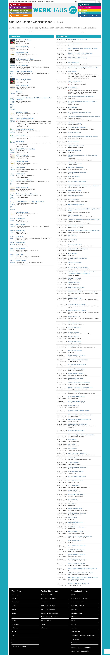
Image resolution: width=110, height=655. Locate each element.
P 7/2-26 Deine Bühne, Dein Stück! (77, 424)
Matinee (14, 620)
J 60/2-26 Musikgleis (73, 62)
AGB (25, 1)
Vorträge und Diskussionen (19, 646)
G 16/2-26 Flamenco (73, 462)
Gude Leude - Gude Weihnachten (27, 194)
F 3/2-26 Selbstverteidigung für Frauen (78, 410)
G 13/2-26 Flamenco (73, 332)
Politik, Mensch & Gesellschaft (49, 617)
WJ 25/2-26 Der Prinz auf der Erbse (77, 39)
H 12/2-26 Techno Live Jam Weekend (78, 267)
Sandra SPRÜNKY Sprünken (25, 149)
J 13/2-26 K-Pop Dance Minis (75, 540)
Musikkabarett (15, 624)
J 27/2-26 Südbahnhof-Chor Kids (77, 476)
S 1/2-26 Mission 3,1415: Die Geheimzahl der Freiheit (82, 292)
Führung (14, 605)
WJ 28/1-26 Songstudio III (75, 81)
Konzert (14, 613)
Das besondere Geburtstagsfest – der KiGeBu (83, 635)
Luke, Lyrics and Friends (24, 71)
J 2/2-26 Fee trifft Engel (74, 392)
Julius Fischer (20, 248)
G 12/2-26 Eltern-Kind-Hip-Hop (76, 550)
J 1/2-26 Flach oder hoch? (75, 244)
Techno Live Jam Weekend (24, 59)
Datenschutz (31, 1)
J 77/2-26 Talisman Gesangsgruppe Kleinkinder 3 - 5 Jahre (83, 67)
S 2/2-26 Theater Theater (75, 298)
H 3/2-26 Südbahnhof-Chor (75, 481)
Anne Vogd (19, 236)
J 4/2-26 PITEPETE (72, 490)
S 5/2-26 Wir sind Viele (74, 316)
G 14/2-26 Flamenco (73, 458)
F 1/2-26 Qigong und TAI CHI (75, 531)
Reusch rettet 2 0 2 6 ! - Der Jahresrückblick (30, 201)
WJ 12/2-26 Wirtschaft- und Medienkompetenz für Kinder (83, 186)
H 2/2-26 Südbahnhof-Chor (75, 195)
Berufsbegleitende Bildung (48, 598)
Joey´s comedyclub (22, 46)
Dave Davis (19, 254)
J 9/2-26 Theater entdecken (75, 508)
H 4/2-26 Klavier (72, 107)
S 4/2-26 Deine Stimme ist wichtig (77, 310)
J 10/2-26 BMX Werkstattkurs (76, 471)
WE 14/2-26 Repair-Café (74, 150)
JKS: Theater (74, 624)
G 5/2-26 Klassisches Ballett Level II (77, 172)
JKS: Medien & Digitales (77, 605)
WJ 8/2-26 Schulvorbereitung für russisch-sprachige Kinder (84, 219)
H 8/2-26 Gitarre (72, 253)
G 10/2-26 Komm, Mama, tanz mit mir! (78, 583)
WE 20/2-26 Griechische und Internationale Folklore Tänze (83, 230)
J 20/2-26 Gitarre (72, 235)
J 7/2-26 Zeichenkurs (73, 141)
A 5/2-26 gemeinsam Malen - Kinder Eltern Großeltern (82, 48)
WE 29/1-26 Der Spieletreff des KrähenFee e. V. (80, 53)
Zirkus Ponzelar (75, 643)
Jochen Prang (20, 230)
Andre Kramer (20, 218)
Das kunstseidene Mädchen (25, 118)
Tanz (13, 643)
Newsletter (14, 1)
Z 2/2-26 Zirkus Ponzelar (74, 327)
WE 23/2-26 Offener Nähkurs (76, 167)
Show (13, 635)
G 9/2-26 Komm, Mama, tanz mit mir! (78, 359)
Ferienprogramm (75, 631)
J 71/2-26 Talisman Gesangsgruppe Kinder (79, 112)
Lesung (13, 617)
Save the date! (20, 135)
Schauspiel (14, 631)
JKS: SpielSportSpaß (76, 613)
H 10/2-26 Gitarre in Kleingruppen (77, 258)
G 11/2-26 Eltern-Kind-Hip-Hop (76, 369)
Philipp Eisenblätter (22, 65)
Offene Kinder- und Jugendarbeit (80, 651)
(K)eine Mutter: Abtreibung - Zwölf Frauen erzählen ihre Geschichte (33, 98)
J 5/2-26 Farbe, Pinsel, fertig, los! (76, 355)
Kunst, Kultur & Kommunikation (49, 613)
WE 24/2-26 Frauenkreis (74, 346)
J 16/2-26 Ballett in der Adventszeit (77, 559)
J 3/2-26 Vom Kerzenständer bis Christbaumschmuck (82, 568)
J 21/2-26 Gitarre (72, 499)
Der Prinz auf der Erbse (23, 40)
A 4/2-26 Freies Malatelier (75, 350)
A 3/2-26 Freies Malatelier (75, 44)
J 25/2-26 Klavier (72, 444)
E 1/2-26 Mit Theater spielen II (76, 226)
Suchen (83, 32)
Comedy (14, 598)
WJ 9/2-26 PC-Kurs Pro (74, 282)
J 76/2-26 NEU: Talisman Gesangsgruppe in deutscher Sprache (82, 102)
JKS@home (74, 628)
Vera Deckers (20, 174)
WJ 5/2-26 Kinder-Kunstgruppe (76, 287)
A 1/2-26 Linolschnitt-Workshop (76, 563)
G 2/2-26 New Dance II (74, 485)
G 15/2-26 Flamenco (73, 337)
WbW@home (44, 628)
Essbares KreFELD (46, 602)
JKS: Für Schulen (75, 594)
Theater (43, 624)
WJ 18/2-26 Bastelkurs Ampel (76, 204)
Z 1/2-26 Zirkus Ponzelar (74, 341)
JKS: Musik (74, 609)
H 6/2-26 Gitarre (72, 239)
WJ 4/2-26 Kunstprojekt (74, 278)
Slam (13, 639)
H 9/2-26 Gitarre (72, 517)
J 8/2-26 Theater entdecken (75, 373)
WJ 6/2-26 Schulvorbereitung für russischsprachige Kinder (84, 116)
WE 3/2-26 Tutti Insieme (74, 190)
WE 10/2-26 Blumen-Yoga (75, 163)
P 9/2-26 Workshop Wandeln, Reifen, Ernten (80, 415)
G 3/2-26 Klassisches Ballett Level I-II (78, 127)
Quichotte (19, 92)
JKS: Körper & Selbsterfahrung (79, 598)
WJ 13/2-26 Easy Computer (75, 215)
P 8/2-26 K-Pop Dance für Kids (76, 430)
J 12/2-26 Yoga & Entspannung (76, 396)
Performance (15, 628)
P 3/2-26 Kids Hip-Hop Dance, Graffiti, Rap (79, 419)
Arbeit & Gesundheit (46, 594)
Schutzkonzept (39, 1)
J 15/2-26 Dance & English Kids (76, 401)
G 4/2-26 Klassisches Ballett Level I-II (78, 453)
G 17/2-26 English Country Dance (77, 364)
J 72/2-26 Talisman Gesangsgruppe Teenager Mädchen (83, 136)
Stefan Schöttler (21, 261)
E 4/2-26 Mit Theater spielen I (76, 522)
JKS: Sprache (74, 617)
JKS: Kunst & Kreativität (77, 602)
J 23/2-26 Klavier (72, 439)
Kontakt (53, 1)
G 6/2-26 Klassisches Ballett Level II (77, 467)
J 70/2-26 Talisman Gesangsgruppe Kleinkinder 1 (81, 96)
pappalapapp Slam (22, 52)
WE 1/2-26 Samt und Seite (75, 323)
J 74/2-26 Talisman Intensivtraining (77, 58)
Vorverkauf (21, 1)
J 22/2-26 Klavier (72, 71)
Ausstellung (15, 594)
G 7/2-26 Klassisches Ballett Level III (77, 249)
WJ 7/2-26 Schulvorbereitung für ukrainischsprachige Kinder (82, 155)
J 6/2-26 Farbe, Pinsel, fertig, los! (76, 554)
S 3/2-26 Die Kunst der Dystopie (76, 304)
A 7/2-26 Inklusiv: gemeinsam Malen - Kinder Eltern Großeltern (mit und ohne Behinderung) (82, 272)
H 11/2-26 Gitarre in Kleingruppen (77, 527)
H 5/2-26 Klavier (72, 448)
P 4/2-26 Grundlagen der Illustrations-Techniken (81, 435)
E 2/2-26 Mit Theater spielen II (76, 494)
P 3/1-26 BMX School (73, 405)
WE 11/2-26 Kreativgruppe (75, 123)
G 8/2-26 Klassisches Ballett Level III (77, 513)
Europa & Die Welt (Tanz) (48, 609)
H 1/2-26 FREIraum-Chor (74, 132)
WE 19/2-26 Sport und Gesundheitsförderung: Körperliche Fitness (84, 209)
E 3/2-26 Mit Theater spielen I (76, 378)
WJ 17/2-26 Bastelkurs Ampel (76, 146)
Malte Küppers (20, 242)
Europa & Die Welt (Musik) (48, 605)
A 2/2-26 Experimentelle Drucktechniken (79, 382)
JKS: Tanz (73, 620)
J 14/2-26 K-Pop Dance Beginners (77, 545)
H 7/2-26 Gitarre (72, 504)
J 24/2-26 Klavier (72, 87)
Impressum (47, 1)
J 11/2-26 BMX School (74, 176)
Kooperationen (75, 639)
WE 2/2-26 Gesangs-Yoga (75, 262)
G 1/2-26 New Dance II (74, 199)
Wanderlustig (20, 141)
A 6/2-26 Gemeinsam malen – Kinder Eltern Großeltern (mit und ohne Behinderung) (83, 578)
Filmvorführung (16, 602)
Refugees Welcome (46, 620)
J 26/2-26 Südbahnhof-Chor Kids (77, 181)
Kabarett (14, 609)
